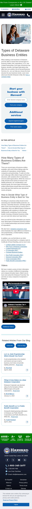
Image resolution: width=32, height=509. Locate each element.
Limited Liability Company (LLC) (15, 244)
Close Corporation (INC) (13, 259)
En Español (8, 479)
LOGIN (28, 9)
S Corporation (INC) (12, 250)
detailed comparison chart (19, 229)
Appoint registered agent (16, 121)
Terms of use (23, 485)
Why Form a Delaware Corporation (16, 246)
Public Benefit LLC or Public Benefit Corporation (14, 407)
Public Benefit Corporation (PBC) (16, 260)
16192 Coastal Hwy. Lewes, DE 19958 (16, 455)
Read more (19, 365)
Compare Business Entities (14, 252)
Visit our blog (21, 345)
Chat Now (18, 471)
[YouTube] (19, 460)
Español (16, 9)
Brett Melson (10, 394)
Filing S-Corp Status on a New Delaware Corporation (15, 381)
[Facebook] (7, 460)
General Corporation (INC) (14, 257)
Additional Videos (8, 326)
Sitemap (23, 488)
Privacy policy (23, 482)
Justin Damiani (11, 420)
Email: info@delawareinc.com (17, 474)
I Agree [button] (16, 504)
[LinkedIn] (25, 460)
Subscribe (10, 345)
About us (8, 482)
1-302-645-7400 (13, 468)
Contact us (8, 488)
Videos (24, 150)
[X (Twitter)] (13, 460)
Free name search (16, 127)
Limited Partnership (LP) (13, 248)
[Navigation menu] (2, 14)
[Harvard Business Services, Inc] (16, 14)
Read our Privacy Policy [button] (10, 500)
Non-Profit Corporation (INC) (14, 255)
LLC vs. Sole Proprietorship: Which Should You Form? (14, 355)
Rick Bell (9, 368)
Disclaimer (23, 479)
